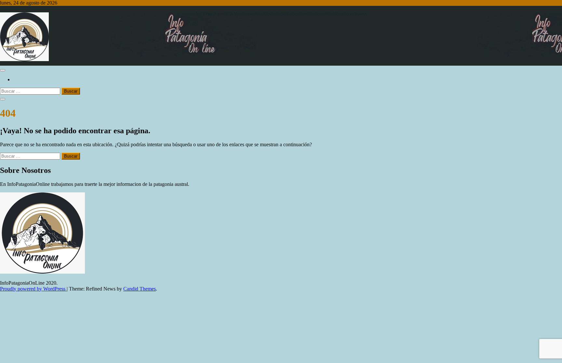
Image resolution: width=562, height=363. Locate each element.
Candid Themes (139, 289)
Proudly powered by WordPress (33, 289)
